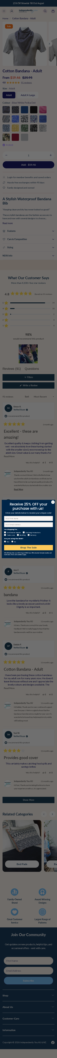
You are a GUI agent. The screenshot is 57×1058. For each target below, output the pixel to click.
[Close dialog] (53, 502)
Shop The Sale (28, 547)
